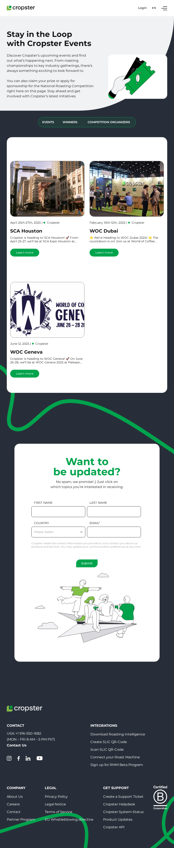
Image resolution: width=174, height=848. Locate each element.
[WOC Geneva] (47, 310)
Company (16, 788)
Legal (50, 788)
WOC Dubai (104, 231)
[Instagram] (9, 758)
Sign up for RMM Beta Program (116, 765)
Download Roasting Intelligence (117, 734)
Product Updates (117, 819)
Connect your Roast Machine (115, 757)
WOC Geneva (26, 352)
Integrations (103, 726)
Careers (13, 804)
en (154, 8)
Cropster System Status (123, 812)
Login (142, 8)
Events (48, 122)
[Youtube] (39, 758)
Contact (14, 812)
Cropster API (114, 827)
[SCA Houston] (47, 189)
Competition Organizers (109, 122)
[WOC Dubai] (127, 189)
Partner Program (21, 819)
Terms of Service (58, 812)
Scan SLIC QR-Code (107, 750)
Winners (70, 122)
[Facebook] (18, 758)
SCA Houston (26, 231)
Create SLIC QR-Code (108, 742)
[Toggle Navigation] (164, 8)
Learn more (24, 252)
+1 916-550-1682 (28, 733)
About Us (15, 797)
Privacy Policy (56, 797)
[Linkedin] (28, 758)
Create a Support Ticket (123, 797)
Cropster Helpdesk (119, 804)
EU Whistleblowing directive (69, 819)
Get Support (116, 788)
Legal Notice (55, 804)
